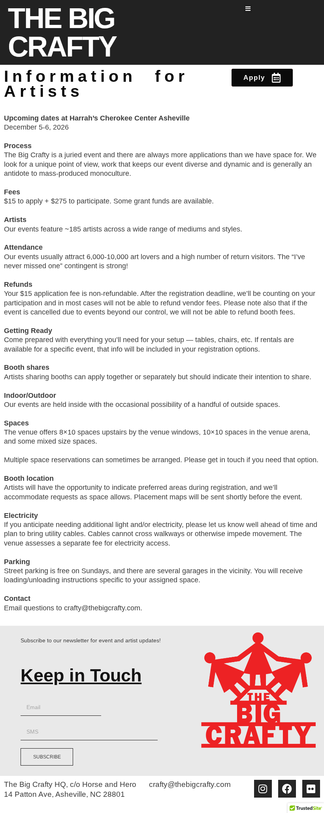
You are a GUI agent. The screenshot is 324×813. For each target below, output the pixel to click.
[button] (248, 8)
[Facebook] (287, 789)
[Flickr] (311, 789)
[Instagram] (263, 789)
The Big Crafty (62, 32)
